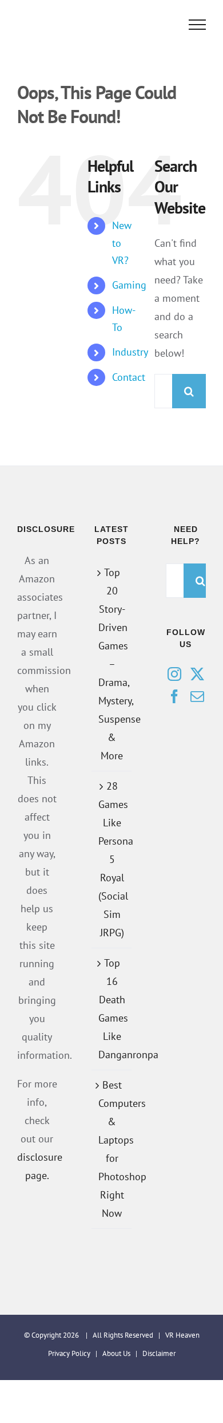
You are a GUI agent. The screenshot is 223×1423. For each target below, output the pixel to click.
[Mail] (197, 696)
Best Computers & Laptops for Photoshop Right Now (112, 1149)
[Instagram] (174, 674)
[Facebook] (174, 696)
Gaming (129, 284)
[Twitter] (197, 674)
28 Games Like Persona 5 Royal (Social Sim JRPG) (112, 859)
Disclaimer (159, 1353)
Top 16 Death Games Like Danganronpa (112, 1008)
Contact (128, 377)
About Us (116, 1353)
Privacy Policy (69, 1353)
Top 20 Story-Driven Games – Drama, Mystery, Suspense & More (112, 664)
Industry (130, 351)
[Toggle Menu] (197, 24)
